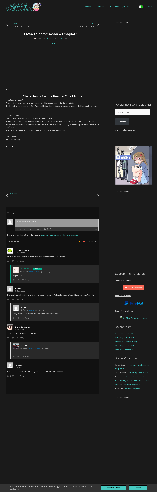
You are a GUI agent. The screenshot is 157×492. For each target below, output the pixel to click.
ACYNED (24, 345)
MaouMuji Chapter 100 (124, 345)
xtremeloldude (22, 250)
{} (48, 229)
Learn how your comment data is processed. (59, 235)
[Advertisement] (52, 71)
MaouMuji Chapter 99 (124, 349)
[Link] (44, 229)
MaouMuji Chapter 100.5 (125, 337)
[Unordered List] (34, 229)
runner (31, 310)
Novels (88, 6)
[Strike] (27, 229)
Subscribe (122, 121)
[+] (51, 229)
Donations (114, 6)
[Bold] (17, 229)
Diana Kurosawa (22, 327)
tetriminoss (26, 269)
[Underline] (24, 229)
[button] (134, 6)
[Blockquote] (38, 229)
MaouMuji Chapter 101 (124, 333)
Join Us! (125, 6)
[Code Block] (41, 229)
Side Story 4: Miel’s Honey (126, 341)
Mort (117, 384)
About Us (100, 6)
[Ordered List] (31, 229)
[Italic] (20, 229)
